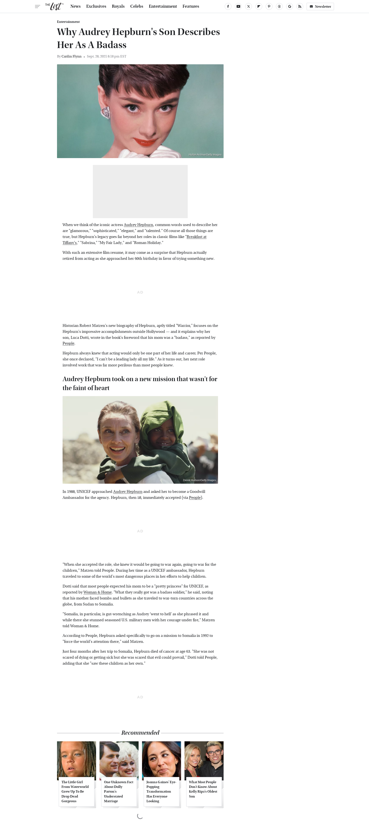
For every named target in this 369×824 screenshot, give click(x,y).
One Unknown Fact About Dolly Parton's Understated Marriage (118, 791)
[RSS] (299, 6)
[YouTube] (238, 6)
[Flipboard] (258, 6)
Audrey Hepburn (138, 225)
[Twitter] (248, 6)
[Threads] (279, 6)
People (68, 343)
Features (191, 6)
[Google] (289, 6)
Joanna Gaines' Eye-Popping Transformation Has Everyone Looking (161, 791)
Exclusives (96, 6)
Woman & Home (97, 592)
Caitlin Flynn (72, 56)
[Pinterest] (269, 6)
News (75, 6)
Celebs (136, 6)
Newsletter (323, 6)
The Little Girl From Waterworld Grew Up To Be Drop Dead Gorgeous (75, 791)
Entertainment (163, 6)
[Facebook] (228, 6)
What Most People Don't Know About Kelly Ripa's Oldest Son (203, 789)
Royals (118, 6)
